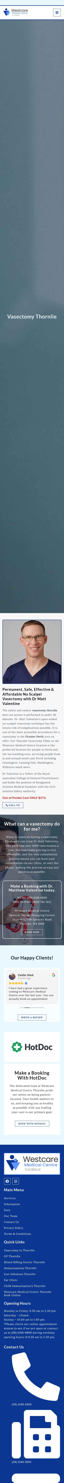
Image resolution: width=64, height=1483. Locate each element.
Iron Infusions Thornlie (20, 1274)
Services (10, 1198)
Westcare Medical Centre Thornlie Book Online (28, 1293)
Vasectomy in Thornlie (19, 1250)
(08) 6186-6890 (21, 1332)
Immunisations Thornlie (20, 1268)
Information (12, 1204)
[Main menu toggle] (57, 12)
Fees (7, 1210)
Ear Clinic (11, 1280)
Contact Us (11, 1222)
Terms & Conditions (17, 1233)
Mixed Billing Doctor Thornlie (24, 1262)
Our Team (10, 1216)
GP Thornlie (12, 1256)
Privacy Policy (13, 1227)
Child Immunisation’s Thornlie (25, 1286)
